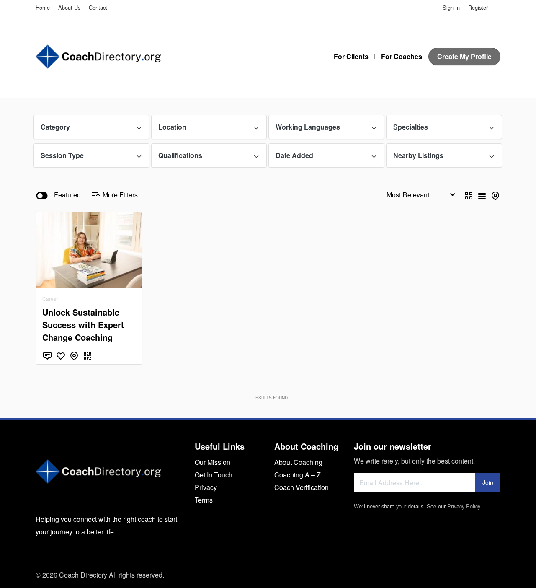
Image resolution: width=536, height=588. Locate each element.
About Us (69, 7)
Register (478, 7)
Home (43, 7)
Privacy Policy (463, 506)
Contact (98, 7)
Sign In (451, 7)
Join (487, 482)
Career (50, 298)
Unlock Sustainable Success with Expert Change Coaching (83, 324)
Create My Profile (464, 56)
